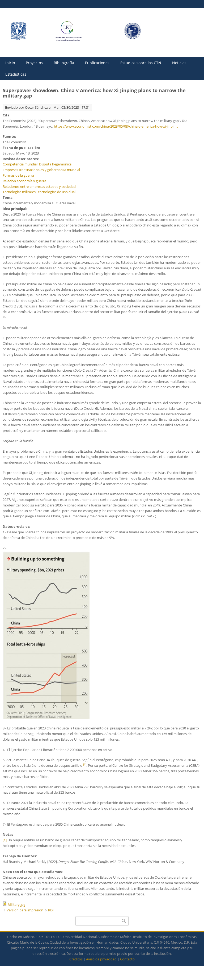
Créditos (76, 959)
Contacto (127, 959)
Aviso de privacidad (101, 959)
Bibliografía (64, 62)
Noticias (179, 62)
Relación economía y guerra (24, 180)
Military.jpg (16, 904)
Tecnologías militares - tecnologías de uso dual (39, 191)
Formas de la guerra (18, 175)
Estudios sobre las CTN (140, 62)
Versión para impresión (25, 910)
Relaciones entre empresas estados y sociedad (39, 186)
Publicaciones (97, 62)
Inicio (10, 62)
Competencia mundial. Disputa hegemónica (37, 164)
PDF (51, 910)
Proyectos (34, 62)
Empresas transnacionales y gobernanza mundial (41, 169)
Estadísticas (15, 74)
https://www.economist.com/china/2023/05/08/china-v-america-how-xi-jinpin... (116, 126)
